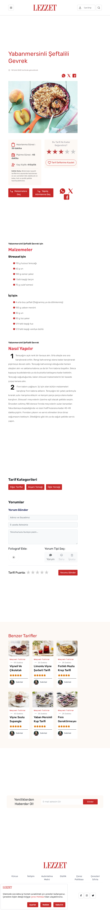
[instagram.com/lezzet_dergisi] (86, 895)
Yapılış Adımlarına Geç (43, 193)
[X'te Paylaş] (69, 76)
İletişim (30, 876)
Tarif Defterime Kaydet (62, 162)
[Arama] (99, 7)
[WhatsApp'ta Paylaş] (63, 76)
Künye (15, 876)
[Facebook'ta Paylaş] (74, 76)
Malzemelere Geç (20, 193)
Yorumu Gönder (68, 572)
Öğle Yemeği (54, 487)
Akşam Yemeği (35, 487)
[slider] (61, 151)
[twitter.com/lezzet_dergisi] (93, 895)
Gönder (90, 802)
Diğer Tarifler (16, 487)
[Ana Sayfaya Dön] (55, 865)
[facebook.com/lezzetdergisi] (81, 895)
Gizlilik (63, 876)
